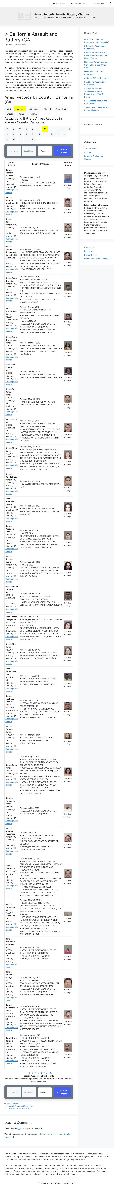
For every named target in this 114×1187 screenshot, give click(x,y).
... (47, 1073)
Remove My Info (99, 3)
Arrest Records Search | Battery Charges (62, 14)
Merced (47, 109)
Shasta (10, 114)
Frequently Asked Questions (97, 259)
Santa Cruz (61, 109)
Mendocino (33, 109)
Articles (87, 152)
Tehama (33, 114)
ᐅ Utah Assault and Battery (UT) (19, 1108)
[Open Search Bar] (110, 3)
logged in (20, 1128)
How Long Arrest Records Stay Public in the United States (95, 65)
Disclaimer (89, 251)
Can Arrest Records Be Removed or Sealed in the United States (95, 55)
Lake (9, 109)
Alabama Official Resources (96, 78)
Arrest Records (12, 1104)
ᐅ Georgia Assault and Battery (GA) (20, 1106)
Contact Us (89, 247)
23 (51, 1073)
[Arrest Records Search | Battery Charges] (25, 15)
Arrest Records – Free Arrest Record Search (70, 3)
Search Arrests (63, 151)
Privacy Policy (90, 255)
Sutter (21, 114)
